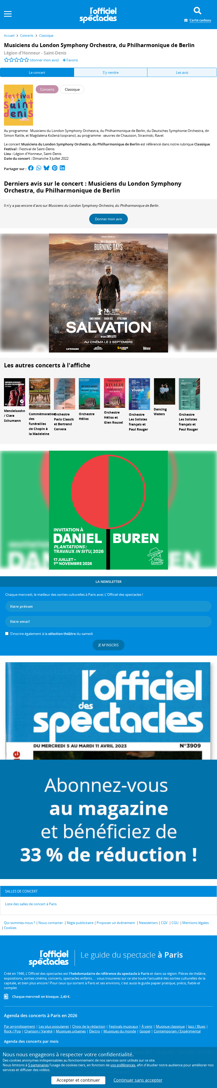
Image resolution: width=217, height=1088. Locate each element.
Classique (202, 144)
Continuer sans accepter (138, 1080)
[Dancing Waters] (164, 390)
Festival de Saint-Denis (37, 149)
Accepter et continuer (78, 1080)
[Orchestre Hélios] (89, 393)
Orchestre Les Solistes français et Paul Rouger (138, 422)
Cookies (10, 927)
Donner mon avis (108, 219)
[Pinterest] (54, 168)
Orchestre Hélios (86, 416)
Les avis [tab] (182, 72)
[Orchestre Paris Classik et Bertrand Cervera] (64, 393)
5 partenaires (38, 1065)
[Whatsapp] (38, 168)
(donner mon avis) (44, 60)
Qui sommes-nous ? (19, 922)
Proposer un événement (116, 922)
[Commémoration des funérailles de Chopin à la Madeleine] (39, 393)
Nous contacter (50, 922)
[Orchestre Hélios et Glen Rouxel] (114, 392)
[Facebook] (31, 168)
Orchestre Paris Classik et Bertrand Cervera (64, 421)
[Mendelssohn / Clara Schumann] (14, 391)
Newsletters (148, 922)
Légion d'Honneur (27, 153)
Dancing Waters (160, 412)
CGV (164, 922)
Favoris (72, 60)
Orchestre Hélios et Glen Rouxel (113, 417)
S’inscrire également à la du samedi (51, 633)
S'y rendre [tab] (111, 72)
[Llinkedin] (62, 168)
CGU (174, 922)
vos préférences (122, 1065)
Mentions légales (195, 922)
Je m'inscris (108, 645)
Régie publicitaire (80, 922)
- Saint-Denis (35, 53)
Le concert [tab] (37, 72)
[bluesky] (46, 168)
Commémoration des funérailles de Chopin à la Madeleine (42, 424)
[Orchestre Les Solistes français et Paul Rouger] (139, 393)
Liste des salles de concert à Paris (31, 904)
